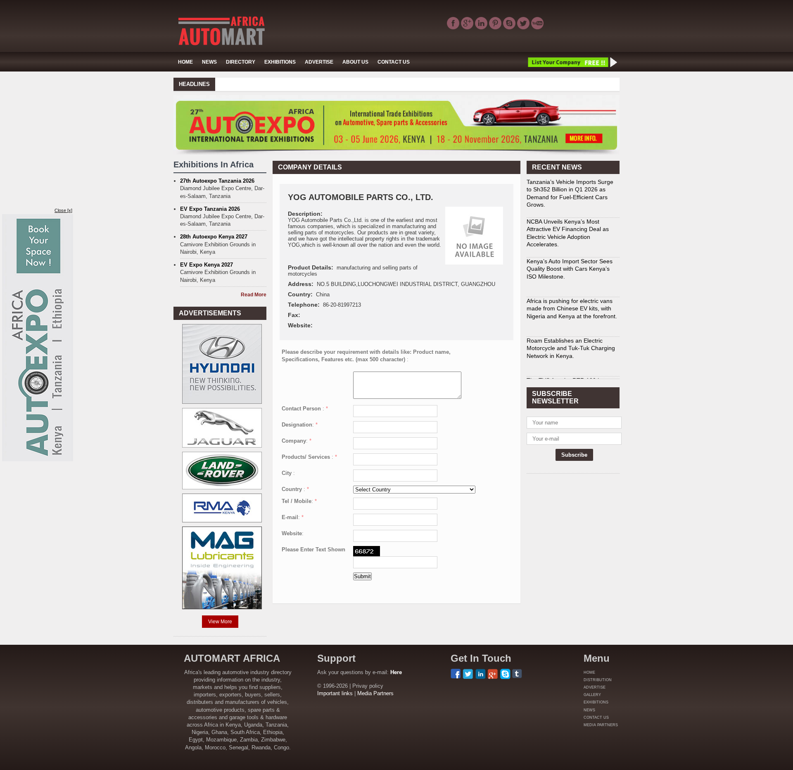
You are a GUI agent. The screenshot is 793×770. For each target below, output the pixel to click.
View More (220, 622)
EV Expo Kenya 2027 (206, 265)
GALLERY (592, 695)
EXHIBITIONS (280, 62)
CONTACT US (394, 62)
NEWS (209, 62)
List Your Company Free (572, 62)
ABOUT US (355, 62)
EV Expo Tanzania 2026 (210, 209)
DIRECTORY (240, 62)
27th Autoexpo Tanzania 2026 (217, 181)
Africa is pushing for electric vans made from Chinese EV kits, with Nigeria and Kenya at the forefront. (572, 308)
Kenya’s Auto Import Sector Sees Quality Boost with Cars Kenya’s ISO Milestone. (570, 268)
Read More (253, 295)
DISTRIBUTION (598, 680)
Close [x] (63, 210)
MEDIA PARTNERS (601, 725)
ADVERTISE (319, 62)
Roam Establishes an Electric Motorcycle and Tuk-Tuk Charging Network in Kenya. (571, 348)
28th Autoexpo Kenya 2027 (213, 237)
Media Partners (375, 693)
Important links (335, 693)
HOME (185, 62)
